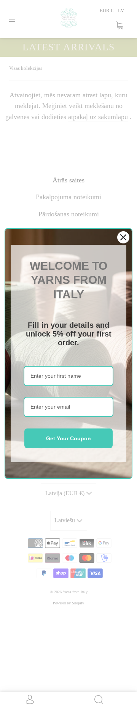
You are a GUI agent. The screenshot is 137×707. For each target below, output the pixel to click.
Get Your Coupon (68, 438)
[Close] (123, 237)
